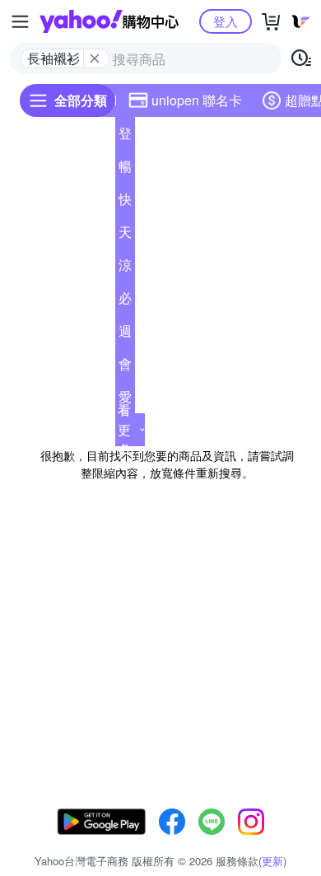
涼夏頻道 (125, 268)
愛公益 (125, 400)
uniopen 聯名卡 (196, 100)
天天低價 (125, 235)
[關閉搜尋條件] (94, 58)
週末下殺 (125, 334)
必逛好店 (125, 301)
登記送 (125, 136)
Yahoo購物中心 (109, 21)
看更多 (124, 429)
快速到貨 (125, 202)
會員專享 (125, 367)
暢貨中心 (125, 169)
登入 (225, 21)
